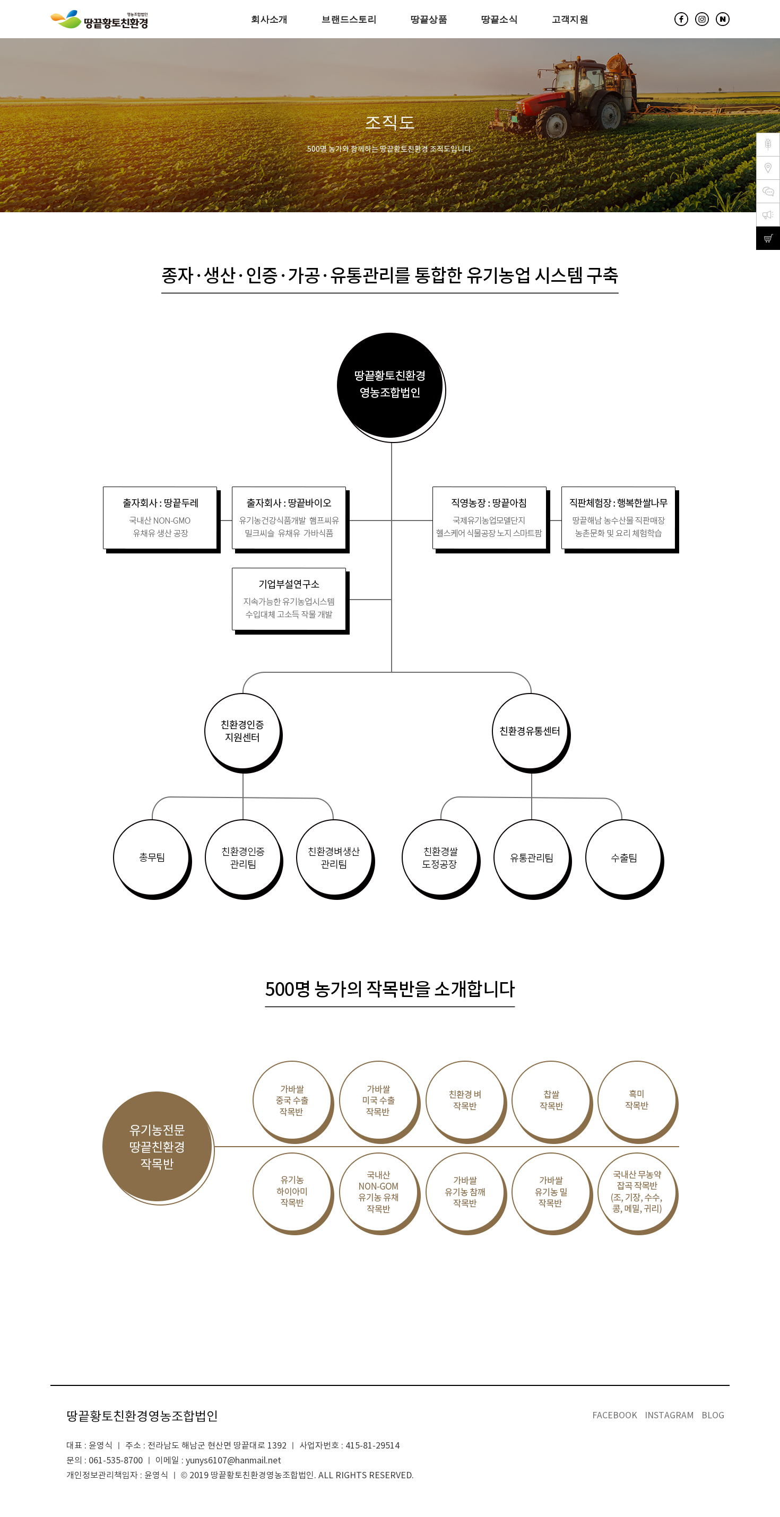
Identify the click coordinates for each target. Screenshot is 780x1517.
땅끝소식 (499, 19)
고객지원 (570, 19)
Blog (712, 1415)
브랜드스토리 (349, 19)
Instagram (669, 1415)
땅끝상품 (429, 19)
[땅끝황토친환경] (99, 19)
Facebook (614, 1415)
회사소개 (269, 19)
